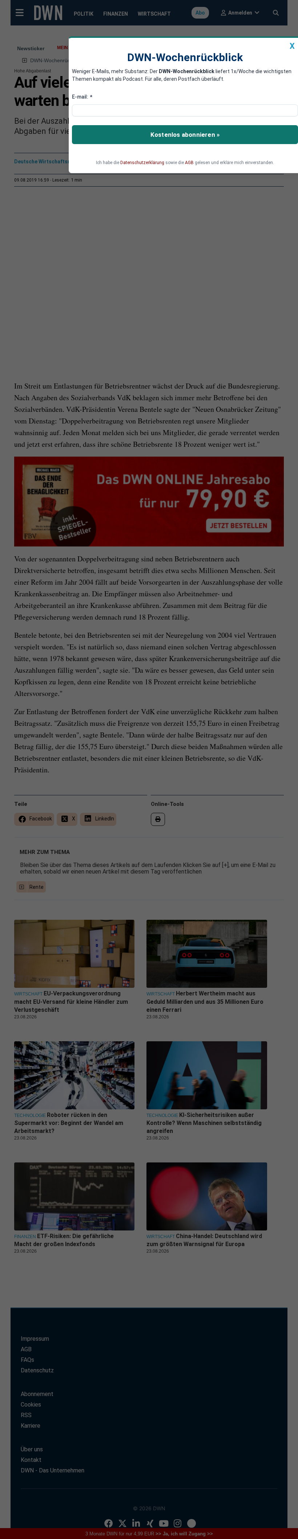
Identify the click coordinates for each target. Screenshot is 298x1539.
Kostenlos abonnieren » (185, 134)
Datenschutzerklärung (142, 162)
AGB (189, 162)
